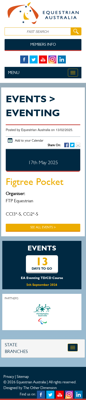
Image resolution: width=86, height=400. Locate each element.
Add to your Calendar (29, 140)
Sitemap (23, 376)
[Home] (43, 13)
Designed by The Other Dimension (30, 387)
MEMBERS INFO (43, 44)
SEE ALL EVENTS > (43, 227)
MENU (13, 72)
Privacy (8, 376)
